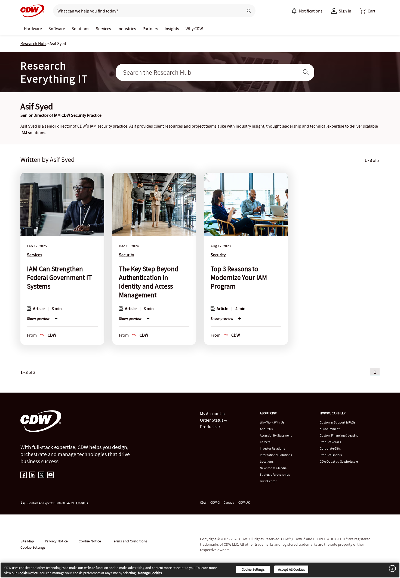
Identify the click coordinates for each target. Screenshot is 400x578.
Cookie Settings (253, 569)
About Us (266, 429)
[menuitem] (294, 11)
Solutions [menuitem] (80, 28)
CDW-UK (244, 502)
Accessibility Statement (276, 435)
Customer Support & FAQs (337, 422)
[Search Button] (305, 72)
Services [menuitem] (103, 28)
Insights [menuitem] (172, 28)
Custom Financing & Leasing (339, 435)
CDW (203, 502)
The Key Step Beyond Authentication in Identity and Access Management (149, 281)
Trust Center (268, 481)
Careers (265, 442)
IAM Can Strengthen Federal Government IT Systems (59, 277)
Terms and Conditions (129, 541)
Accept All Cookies (291, 569)
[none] (33, 28)
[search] (146, 10)
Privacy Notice (56, 541)
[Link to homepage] (32, 10)
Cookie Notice (90, 541)
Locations (266, 461)
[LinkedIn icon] (32, 475)
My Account (211, 413)
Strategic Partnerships (275, 474)
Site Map (27, 541)
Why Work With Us (272, 422)
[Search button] (249, 11)
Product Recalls (330, 442)
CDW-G (215, 502)
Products (208, 426)
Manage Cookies (150, 573)
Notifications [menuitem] (310, 11)
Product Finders (331, 455)
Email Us (82, 503)
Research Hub (33, 43)
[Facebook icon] (23, 475)
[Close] (391, 568)
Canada (229, 502)
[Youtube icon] (50, 475)
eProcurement (330, 429)
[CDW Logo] (32, 10)
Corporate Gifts (330, 448)
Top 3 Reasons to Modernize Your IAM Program (239, 277)
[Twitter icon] (41, 475)
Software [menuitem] (56, 28)
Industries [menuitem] (127, 28)
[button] (368, 10)
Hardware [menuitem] (33, 28)
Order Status (212, 420)
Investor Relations (272, 448)
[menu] (307, 10)
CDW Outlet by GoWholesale (339, 461)
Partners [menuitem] (150, 28)
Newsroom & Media (273, 468)
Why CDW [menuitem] (194, 28)
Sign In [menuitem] (345, 11)
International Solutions (276, 455)
